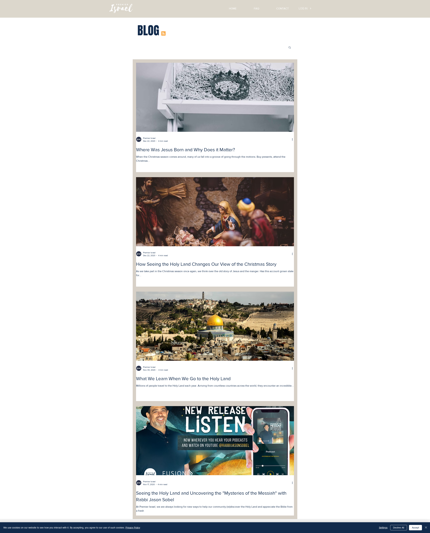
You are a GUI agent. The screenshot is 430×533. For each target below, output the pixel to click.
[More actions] (293, 139)
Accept (415, 527)
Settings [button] (383, 527)
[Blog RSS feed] (163, 33)
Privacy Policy (132, 527)
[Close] (426, 527)
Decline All (398, 527)
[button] (289, 47)
